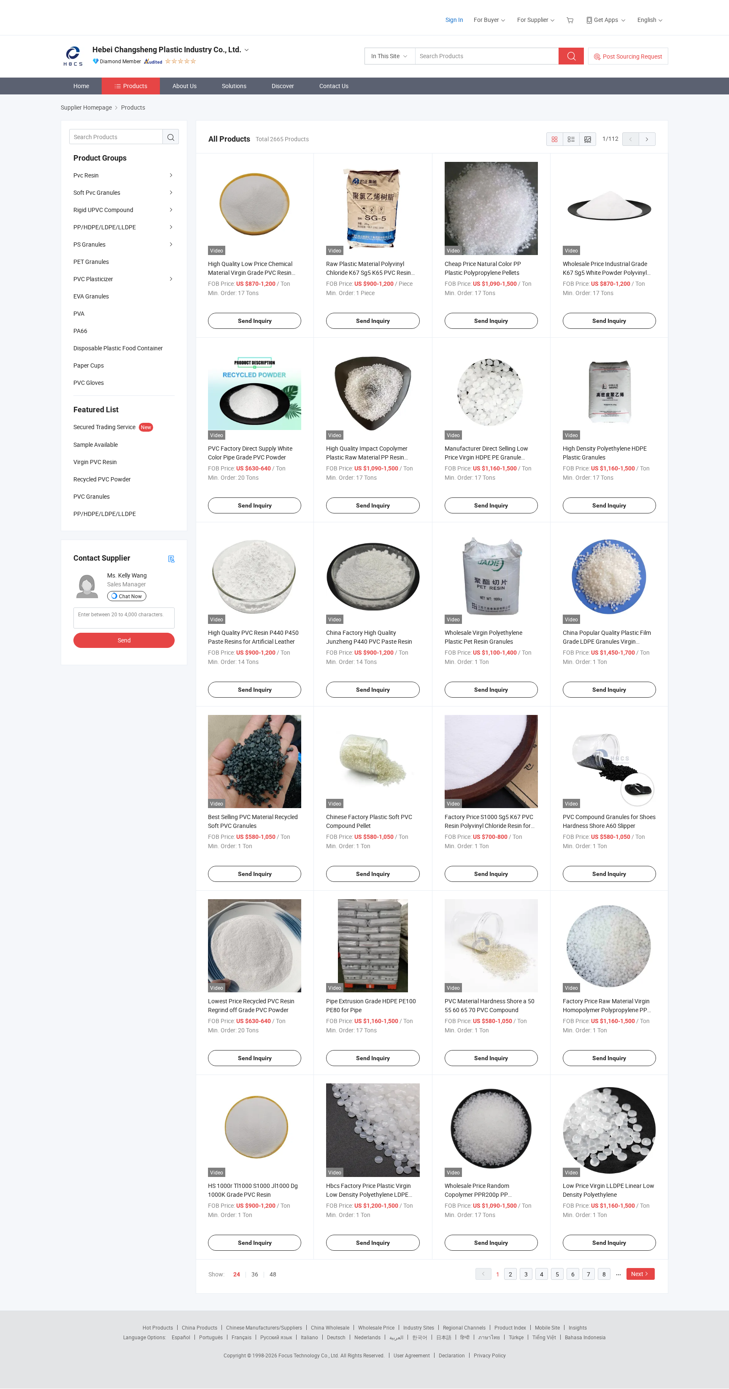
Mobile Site (547, 1327)
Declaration (452, 1355)
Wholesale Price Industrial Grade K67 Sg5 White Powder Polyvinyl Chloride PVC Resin (605, 272)
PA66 (80, 331)
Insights (578, 1327)
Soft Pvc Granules (96, 192)
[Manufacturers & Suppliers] (115, 17)
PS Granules (89, 244)
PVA (78, 313)
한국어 (419, 1337)
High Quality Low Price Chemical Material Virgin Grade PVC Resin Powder (250, 272)
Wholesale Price (376, 1327)
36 (254, 1274)
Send (124, 640)
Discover (283, 86)
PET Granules (91, 262)
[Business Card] (171, 558)
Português (211, 1337)
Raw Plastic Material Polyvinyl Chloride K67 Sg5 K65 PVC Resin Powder (368, 272)
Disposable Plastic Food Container (118, 348)
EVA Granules (91, 296)
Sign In (454, 20)
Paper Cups (88, 365)
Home (81, 86)
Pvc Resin (86, 175)
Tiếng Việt (544, 1337)
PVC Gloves (88, 383)
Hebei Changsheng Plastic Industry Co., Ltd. (166, 49)
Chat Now (130, 596)
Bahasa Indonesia (585, 1337)
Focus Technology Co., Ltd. (309, 1355)
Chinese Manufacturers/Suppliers (264, 1327)
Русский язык (276, 1337)
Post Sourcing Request (632, 56)
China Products (199, 1327)
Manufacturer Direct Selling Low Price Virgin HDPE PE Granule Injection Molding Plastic (486, 457)
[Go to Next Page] (647, 139)
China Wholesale (330, 1327)
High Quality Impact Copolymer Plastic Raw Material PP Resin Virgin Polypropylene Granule (367, 457)
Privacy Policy (490, 1355)
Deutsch (336, 1337)
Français (241, 1337)
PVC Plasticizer (93, 279)
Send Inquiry (255, 320)
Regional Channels (464, 1327)
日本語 (443, 1337)
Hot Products (158, 1327)
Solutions (234, 86)
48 (273, 1274)
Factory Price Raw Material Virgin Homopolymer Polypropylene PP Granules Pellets (606, 1010)
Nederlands (367, 1337)
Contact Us (333, 86)
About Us (185, 86)
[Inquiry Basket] (571, 20)
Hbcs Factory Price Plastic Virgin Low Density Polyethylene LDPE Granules (368, 1194)
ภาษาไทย (489, 1337)
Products (135, 86)
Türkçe (516, 1337)
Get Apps (606, 20)
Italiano (309, 1337)
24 (236, 1274)
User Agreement (412, 1355)
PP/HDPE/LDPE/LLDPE (104, 227)
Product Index (510, 1327)
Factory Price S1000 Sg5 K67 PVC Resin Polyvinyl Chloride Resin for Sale (489, 825)
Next (637, 1274)
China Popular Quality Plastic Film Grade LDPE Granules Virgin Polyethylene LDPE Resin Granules (607, 641)
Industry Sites (418, 1327)
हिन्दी (465, 1337)
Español (181, 1337)
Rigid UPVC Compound (103, 210)
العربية (396, 1337)
